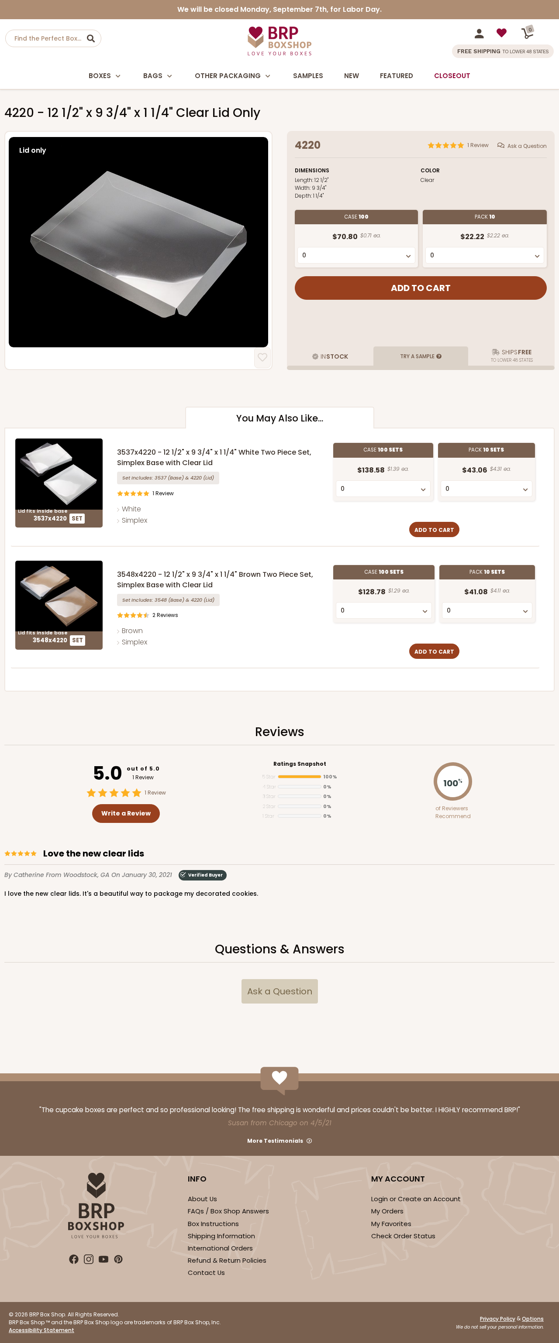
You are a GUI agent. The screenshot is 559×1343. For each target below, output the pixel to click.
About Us (202, 1198)
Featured (396, 75)
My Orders (387, 1211)
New (351, 75)
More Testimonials (275, 1140)
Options (533, 1318)
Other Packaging (228, 75)
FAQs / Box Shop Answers (228, 1211)
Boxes (100, 75)
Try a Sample (417, 356)
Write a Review (126, 813)
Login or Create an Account (416, 1198)
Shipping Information (221, 1235)
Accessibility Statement (41, 1330)
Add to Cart (434, 530)
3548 (161, 599)
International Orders (220, 1248)
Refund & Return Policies (227, 1260)
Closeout (452, 75)
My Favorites (391, 1223)
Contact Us (206, 1272)
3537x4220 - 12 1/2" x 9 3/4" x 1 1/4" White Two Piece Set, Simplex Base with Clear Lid (214, 457)
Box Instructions (213, 1223)
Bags (152, 75)
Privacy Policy (497, 1318)
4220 (196, 477)
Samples (308, 75)
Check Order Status (403, 1235)
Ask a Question (527, 146)
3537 (160, 477)
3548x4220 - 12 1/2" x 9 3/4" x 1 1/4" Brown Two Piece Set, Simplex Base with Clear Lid (215, 579)
